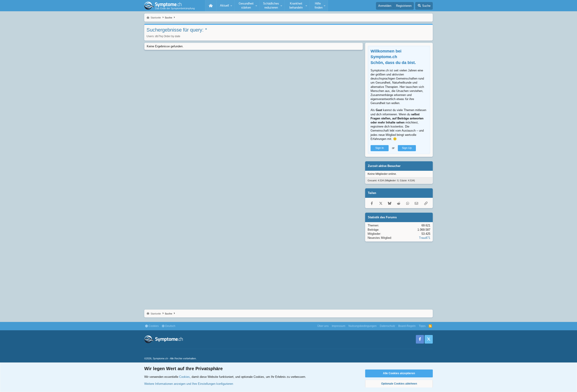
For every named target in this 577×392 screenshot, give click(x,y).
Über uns (323, 326)
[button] (225, 5)
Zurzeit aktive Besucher (384, 166)
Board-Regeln (407, 326)
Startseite (210, 5)
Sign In (379, 148)
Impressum (338, 326)
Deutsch (170, 326)
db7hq (159, 36)
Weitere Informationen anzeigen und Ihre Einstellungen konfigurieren (188, 383)
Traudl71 (424, 237)
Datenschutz (387, 326)
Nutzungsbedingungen (362, 326)
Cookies (153, 326)
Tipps (422, 326)
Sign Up (407, 148)
